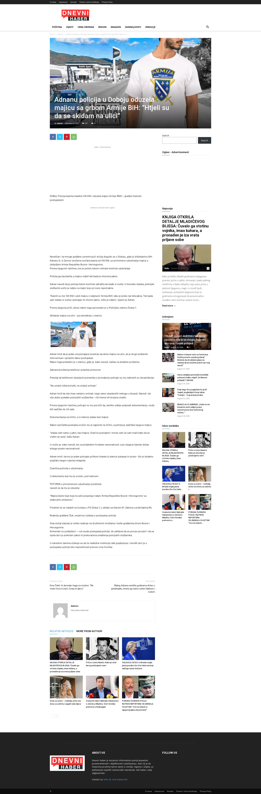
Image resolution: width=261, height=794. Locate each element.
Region (102, 27)
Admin (60, 123)
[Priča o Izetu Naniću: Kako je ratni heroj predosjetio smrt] (102, 648)
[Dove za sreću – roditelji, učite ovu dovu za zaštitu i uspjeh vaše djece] (66, 687)
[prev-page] (52, 716)
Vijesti (69, 27)
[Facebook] (53, 137)
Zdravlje (150, 27)
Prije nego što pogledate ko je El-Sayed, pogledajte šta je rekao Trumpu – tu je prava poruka (192, 392)
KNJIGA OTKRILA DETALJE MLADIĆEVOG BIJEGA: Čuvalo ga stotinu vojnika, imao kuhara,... (172, 455)
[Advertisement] (102, 170)
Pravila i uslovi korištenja (89, 2)
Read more (167, 306)
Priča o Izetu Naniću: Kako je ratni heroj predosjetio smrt (197, 453)
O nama (53, 2)
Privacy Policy (107, 2)
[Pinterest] (67, 137)
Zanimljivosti (133, 27)
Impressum (63, 2)
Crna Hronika (86, 27)
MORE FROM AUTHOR (89, 631)
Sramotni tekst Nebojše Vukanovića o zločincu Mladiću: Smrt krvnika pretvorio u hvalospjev (102, 704)
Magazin (116, 27)
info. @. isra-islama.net (115, 779)
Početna (57, 27)
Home (52, 34)
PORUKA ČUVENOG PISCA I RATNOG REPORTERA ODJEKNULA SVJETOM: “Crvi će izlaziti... (199, 517)
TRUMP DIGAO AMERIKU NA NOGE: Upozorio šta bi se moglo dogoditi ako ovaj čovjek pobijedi (185, 340)
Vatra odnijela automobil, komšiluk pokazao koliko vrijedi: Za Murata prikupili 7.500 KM (192, 377)
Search (165, 135)
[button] (207, 27)
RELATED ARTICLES (61, 631)
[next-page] (56, 716)
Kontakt (73, 2)
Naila (166, 268)
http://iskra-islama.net (79, 610)
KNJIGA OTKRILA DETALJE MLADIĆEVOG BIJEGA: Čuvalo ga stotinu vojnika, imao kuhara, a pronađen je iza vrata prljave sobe (185, 228)
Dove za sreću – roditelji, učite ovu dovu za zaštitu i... (199, 486)
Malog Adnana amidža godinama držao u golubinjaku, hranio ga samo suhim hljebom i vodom (133, 588)
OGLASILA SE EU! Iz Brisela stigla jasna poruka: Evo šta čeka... (172, 486)
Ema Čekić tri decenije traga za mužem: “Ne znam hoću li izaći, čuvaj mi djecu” (71, 587)
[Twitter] (60, 137)
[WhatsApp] (74, 137)
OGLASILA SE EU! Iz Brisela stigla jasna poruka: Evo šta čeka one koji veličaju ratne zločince (137, 665)
